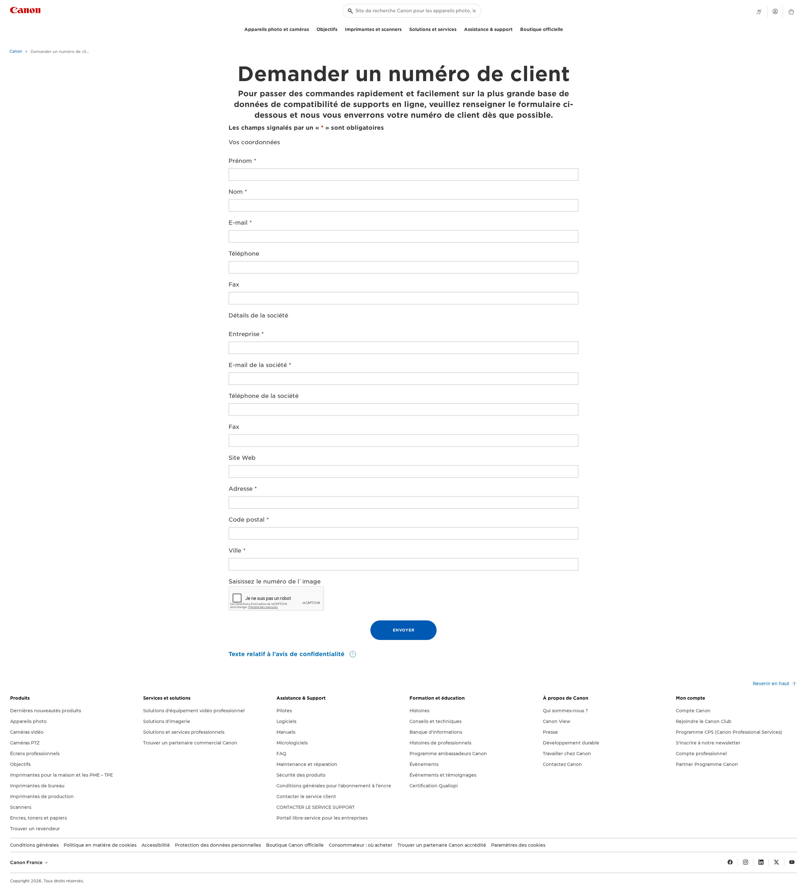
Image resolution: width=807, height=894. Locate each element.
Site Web (242, 457)
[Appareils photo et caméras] (311, 28)
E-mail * (240, 222)
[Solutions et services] (459, 28)
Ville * (237, 550)
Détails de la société (258, 315)
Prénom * (242, 160)
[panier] (791, 12)
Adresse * (243, 488)
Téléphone (244, 253)
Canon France (27, 862)
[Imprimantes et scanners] (404, 28)
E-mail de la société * (260, 365)
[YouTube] (792, 862)
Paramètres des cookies (518, 845)
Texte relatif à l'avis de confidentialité (287, 654)
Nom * (238, 191)
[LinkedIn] (761, 862)
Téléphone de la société (264, 396)
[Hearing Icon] (759, 12)
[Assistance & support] (515, 28)
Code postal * (249, 519)
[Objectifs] (339, 28)
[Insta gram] (745, 862)
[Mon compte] (775, 11)
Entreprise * (246, 334)
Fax (234, 284)
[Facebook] (730, 862)
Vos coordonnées (254, 142)
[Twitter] (776, 862)
